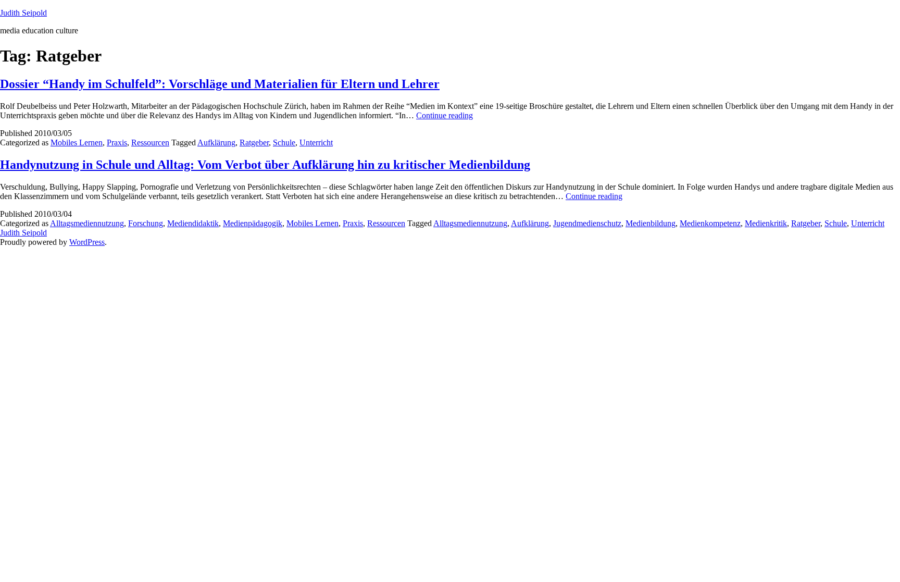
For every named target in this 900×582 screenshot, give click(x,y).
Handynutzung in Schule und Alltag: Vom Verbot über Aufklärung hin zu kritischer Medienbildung (265, 164)
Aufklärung (216, 142)
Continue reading (444, 115)
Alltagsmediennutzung (87, 223)
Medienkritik (766, 223)
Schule (284, 142)
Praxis (117, 142)
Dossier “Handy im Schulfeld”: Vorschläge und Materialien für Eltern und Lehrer (220, 84)
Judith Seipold (23, 12)
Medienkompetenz (710, 223)
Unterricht (316, 142)
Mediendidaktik (193, 223)
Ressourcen (150, 142)
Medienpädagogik (252, 223)
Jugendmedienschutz (587, 223)
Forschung (145, 223)
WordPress (87, 242)
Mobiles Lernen (77, 142)
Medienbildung (651, 223)
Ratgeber (254, 142)
